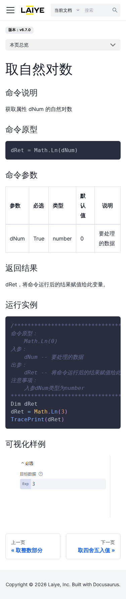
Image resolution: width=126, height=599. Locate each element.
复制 (109, 150)
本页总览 (19, 45)
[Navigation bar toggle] (10, 10)
